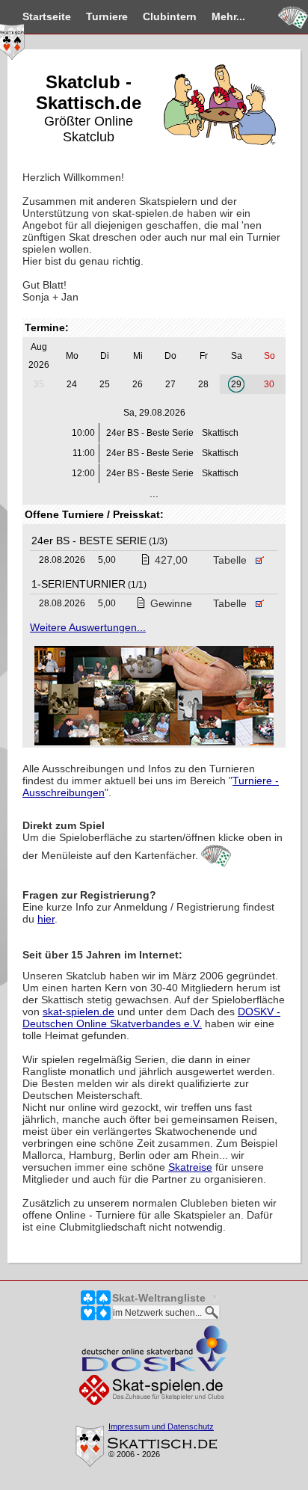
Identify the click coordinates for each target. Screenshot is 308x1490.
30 (269, 384)
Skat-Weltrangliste (159, 1298)
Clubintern (170, 16)
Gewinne (171, 603)
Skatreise (190, 1167)
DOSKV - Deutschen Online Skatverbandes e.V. (151, 1017)
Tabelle (231, 560)
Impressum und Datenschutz (161, 1426)
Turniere (107, 16)
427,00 (171, 560)
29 (236, 384)
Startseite (46, 16)
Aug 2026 (38, 356)
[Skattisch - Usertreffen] (154, 697)
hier (46, 919)
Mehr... (228, 16)
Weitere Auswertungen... (88, 627)
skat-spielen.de (78, 1012)
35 (39, 384)
